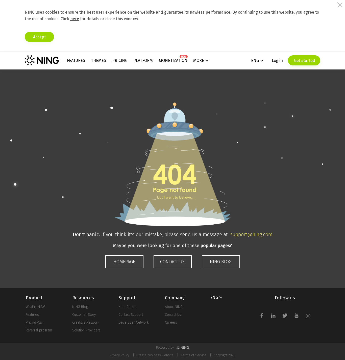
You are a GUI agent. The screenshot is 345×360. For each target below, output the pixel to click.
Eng (255, 60)
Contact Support (130, 315)
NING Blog (221, 262)
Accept (39, 37)
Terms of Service (193, 355)
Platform (143, 60)
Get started (304, 60)
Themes (98, 60)
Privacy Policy (119, 355)
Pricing (120, 60)
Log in (277, 60)
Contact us (172, 262)
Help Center (127, 307)
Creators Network (85, 322)
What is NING (35, 307)
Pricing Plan (34, 322)
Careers (171, 322)
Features (76, 60)
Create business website (155, 355)
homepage (124, 262)
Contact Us (173, 315)
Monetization (173, 60)
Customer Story (84, 315)
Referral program (39, 330)
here (74, 18)
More (198, 60)
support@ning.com (251, 234)
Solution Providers (86, 330)
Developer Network (133, 322)
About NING (174, 307)
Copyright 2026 (224, 355)
